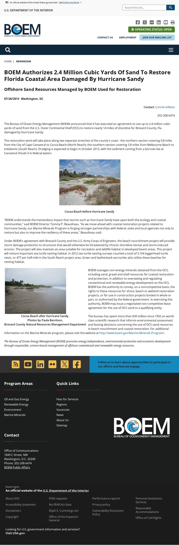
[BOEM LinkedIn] (159, 22)
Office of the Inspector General (63, 518)
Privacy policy (101, 504)
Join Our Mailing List (157, 37)
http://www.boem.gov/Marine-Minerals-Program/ (131, 333)
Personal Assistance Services (149, 500)
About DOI (12, 498)
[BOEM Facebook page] (138, 22)
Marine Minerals (15, 415)
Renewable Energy (16, 404)
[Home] (22, 30)
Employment (127, 37)
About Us (62, 420)
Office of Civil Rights (149, 518)
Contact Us (105, 37)
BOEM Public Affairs (17, 467)
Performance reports (106, 498)
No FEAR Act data (60, 504)
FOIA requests (58, 498)
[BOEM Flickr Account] (152, 22)
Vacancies (63, 410)
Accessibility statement (21, 504)
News (60, 415)
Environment (12, 410)
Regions (61, 404)
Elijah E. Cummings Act (64, 511)
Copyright (12, 517)
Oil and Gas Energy (16, 399)
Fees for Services (67, 399)
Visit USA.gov (15, 533)
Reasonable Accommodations (147, 510)
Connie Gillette (165, 107)
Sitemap (61, 425)
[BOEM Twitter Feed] (145, 22)
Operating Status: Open (153, 29)
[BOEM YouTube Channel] (166, 22)
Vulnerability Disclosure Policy (108, 512)
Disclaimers (13, 511)
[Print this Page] (173, 22)
